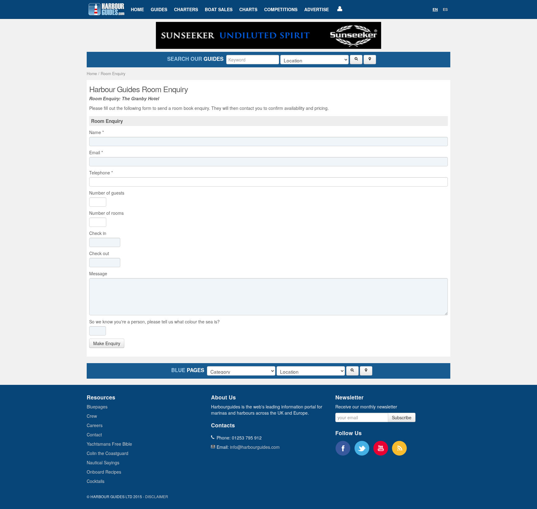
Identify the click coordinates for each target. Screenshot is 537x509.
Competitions (280, 9)
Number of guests (106, 193)
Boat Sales (218, 9)
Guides (159, 9)
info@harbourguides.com (255, 447)
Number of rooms (106, 213)
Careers (95, 425)
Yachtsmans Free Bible (109, 444)
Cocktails (95, 481)
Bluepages (97, 406)
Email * (96, 152)
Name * (96, 132)
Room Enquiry (113, 73)
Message (99, 273)
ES (445, 9)
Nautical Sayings (103, 462)
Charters (186, 9)
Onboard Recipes (104, 472)
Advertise (316, 9)
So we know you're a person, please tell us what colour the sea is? (154, 321)
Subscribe (401, 417)
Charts (248, 9)
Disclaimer (156, 496)
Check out (100, 253)
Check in (99, 233)
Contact (94, 434)
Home (137, 9)
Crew (92, 416)
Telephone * (101, 172)
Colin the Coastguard (107, 453)
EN (435, 9)
